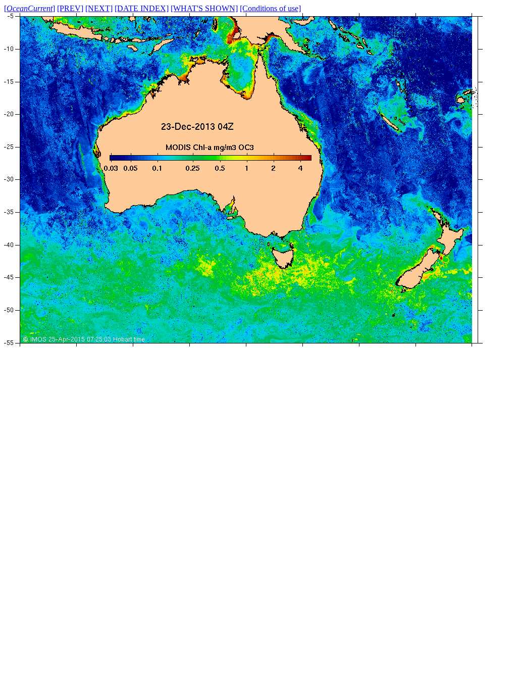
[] (29, 8)
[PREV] (70, 8)
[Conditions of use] (270, 8)
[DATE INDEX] (142, 8)
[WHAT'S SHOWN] (204, 8)
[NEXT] (99, 8)
